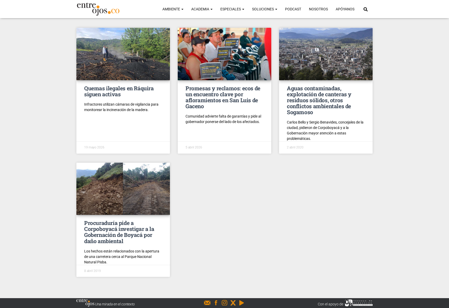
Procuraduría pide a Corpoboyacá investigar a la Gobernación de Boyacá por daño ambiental (119, 231)
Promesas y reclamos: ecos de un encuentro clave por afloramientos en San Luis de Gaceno (223, 97)
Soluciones (263, 9)
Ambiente (171, 9)
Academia (200, 9)
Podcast (293, 9)
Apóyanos (345, 9)
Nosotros (318, 9)
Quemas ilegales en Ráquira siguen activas (119, 91)
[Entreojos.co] (98, 9)
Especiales (231, 9)
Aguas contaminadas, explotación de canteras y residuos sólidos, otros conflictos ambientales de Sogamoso (319, 100)
